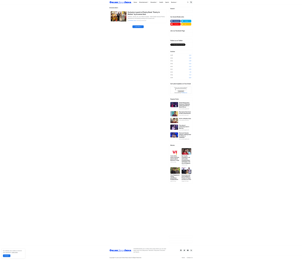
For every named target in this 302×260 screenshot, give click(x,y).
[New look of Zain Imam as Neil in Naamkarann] (174, 113)
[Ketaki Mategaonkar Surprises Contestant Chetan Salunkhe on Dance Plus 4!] (174, 104)
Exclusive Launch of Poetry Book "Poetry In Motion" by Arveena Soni (144, 13)
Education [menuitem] (153, 2)
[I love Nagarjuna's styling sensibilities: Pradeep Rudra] (175, 170)
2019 (180, 74)
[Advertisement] (181, 209)
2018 (180, 77)
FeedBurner (184, 92)
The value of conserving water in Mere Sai (184, 127)
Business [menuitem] (173, 2)
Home (183, 257)
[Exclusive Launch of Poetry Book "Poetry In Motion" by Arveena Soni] (118, 16)
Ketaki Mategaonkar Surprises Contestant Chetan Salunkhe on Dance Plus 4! (184, 105)
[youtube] (187, 250)
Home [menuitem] (135, 2)
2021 (180, 69)
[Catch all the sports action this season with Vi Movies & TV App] (175, 151)
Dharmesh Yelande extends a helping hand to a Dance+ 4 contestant (185, 135)
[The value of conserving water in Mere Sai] (174, 127)
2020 (180, 72)
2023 (180, 63)
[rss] (191, 250)
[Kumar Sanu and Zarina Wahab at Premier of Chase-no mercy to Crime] (186, 170)
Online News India (126, 257)
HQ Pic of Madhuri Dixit (185, 118)
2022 (180, 66)
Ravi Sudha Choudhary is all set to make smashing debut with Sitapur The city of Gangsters (186, 159)
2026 (180, 55)
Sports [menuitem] (167, 2)
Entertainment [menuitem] (143, 2)
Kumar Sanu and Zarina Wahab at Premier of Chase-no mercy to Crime (186, 177)
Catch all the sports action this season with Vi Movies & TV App (174, 158)
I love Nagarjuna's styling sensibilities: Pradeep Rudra (175, 177)
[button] (188, 2)
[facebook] (181, 250)
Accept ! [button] (6, 255)
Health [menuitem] (161, 2)
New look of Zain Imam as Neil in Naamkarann (185, 112)
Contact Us (190, 257)
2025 (180, 58)
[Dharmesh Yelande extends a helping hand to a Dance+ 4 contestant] (174, 134)
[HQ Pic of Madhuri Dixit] (174, 120)
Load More (137, 26)
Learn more (15, 252)
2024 (180, 60)
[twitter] (184, 250)
